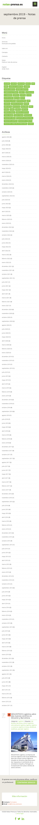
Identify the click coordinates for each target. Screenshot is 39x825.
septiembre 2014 (7, 588)
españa (29, 95)
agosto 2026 (5, 137)
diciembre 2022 (7, 227)
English (4, 67)
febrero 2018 (6, 439)
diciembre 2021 (7, 266)
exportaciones (8, 98)
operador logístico (23, 729)
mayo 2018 (5, 427)
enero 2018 (5, 443)
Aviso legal (20, 813)
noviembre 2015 (7, 537)
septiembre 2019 (7, 368)
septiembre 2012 (7, 670)
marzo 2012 (5, 694)
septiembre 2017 (7, 458)
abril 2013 (5, 643)
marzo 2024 (5, 176)
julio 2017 (5, 466)
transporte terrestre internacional (15, 124)
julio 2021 (5, 282)
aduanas (7, 83)
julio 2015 (5, 549)
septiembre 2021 (7, 278)
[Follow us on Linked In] (23, 820)
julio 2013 (5, 631)
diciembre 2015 (7, 533)
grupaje (16, 98)
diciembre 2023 (7, 184)
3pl (32, 721)
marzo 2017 (5, 482)
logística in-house (17, 104)
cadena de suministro (16, 86)
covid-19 (21, 92)
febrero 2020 (6, 349)
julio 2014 (5, 592)
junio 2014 (5, 596)
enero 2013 (5, 654)
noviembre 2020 (7, 313)
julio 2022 (5, 239)
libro (28, 101)
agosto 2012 (5, 674)
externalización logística (18, 725)
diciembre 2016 (7, 494)
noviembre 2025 (7, 164)
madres (26, 104)
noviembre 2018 (7, 403)
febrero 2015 (6, 568)
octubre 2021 (6, 274)
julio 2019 (5, 372)
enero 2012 (5, 701)
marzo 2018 (5, 435)
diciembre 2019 (7, 356)
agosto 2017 (5, 462)
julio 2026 (5, 141)
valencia (30, 124)
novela (6, 109)
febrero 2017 (6, 486)
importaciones (21, 101)
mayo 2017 (5, 474)
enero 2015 (5, 572)
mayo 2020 (5, 337)
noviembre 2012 (7, 662)
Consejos (5, 52)
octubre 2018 (6, 407)
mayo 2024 (5, 168)
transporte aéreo (9, 118)
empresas (16, 95)
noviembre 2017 (7, 451)
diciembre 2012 (7, 658)
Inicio (3, 38)
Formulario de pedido (9, 43)
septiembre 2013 (7, 627)
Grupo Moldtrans (9, 101)
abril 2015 (5, 560)
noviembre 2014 (7, 580)
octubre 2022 (6, 235)
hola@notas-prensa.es (15, 804)
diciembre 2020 (7, 309)
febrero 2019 (6, 392)
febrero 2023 (6, 219)
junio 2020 (5, 333)
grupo (23, 98)
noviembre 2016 (7, 498)
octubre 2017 (6, 454)
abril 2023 (5, 211)
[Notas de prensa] (12, 4)
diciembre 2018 (7, 400)
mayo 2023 (5, 207)
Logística (20, 721)
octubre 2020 (6, 317)
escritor (22, 95)
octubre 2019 (6, 364)
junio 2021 (5, 286)
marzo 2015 (5, 564)
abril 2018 (5, 431)
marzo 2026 (5, 156)
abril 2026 (5, 153)
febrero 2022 (6, 258)
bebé (33, 83)
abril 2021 (5, 294)
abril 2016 (5, 517)
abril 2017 (5, 478)
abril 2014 (5, 603)
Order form (5, 69)
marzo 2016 (5, 521)
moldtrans (24, 106)
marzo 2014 (5, 607)
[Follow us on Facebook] (15, 820)
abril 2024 (5, 172)
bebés (6, 86)
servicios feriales (9, 112)
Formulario (13, 802)
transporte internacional (25, 118)
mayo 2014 (5, 599)
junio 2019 (5, 376)
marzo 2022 (5, 254)
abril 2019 (5, 384)
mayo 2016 (5, 513)
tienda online (8, 115)
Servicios (4, 42)
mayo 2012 (5, 686)
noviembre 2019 (7, 360)
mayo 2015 (5, 556)
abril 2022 (5, 251)
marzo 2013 (5, 647)
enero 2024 (5, 180)
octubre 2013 (6, 623)
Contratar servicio (26, 782)
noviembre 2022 (7, 231)
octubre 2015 (6, 541)
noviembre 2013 (7, 619)
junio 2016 (5, 509)
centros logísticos (22, 89)
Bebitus (28, 83)
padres (12, 109)
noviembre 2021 (7, 270)
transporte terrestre (25, 121)
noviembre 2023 (7, 188)
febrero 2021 (6, 302)
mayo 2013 (5, 639)
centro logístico (9, 89)
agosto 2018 (5, 415)
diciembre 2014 (7, 576)
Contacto (4, 56)
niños (31, 106)
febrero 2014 (6, 611)
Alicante (13, 723)
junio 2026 (5, 145)
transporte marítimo (10, 121)
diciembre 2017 (7, 447)
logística (7, 104)
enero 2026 (5, 160)
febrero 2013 (6, 650)
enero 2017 (5, 490)
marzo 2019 (5, 388)
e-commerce (8, 95)
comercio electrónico (11, 92)
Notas (4, 60)
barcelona (21, 83)
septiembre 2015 (7, 545)
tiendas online (18, 115)
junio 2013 (5, 635)
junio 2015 (5, 552)
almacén (13, 83)
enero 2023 (5, 223)
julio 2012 (5, 678)
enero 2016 (5, 529)
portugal (25, 109)
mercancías (7, 106)
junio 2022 (5, 243)
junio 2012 (5, 682)
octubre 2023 (6, 192)
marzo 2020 (5, 345)
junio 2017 (5, 470)
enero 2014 (5, 615)
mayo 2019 (5, 380)
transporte (28, 115)
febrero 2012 (6, 697)
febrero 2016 (6, 525)
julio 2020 (5, 329)
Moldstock (16, 106)
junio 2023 (5, 204)
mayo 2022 (5, 247)
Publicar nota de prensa (9, 62)
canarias (26, 86)
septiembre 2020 (7, 321)
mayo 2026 (5, 149)
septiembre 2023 (7, 196)
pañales (18, 109)
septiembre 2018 (7, 411)
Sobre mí (5, 48)
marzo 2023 (5, 215)
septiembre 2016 (7, 501)
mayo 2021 (5, 290)
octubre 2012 (6, 666)
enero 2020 (5, 353)
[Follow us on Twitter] (19, 820)
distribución (30, 92)
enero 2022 (5, 262)
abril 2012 (5, 690)
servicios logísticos (22, 112)
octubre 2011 (6, 705)
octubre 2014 (6, 584)
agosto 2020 (5, 325)
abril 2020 (5, 341)
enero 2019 (5, 396)
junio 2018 (5, 423)
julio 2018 (5, 419)
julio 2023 (5, 200)
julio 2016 (5, 505)
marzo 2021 (5, 298)
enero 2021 (5, 305)
